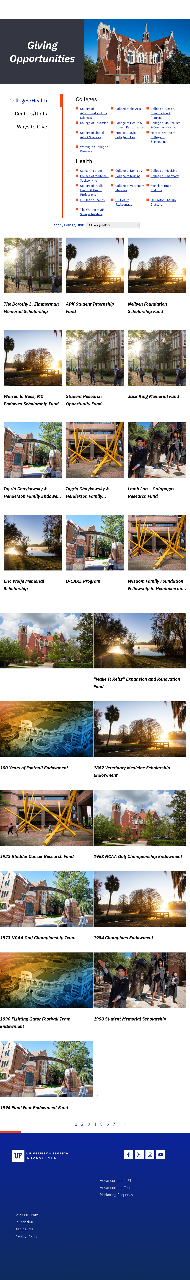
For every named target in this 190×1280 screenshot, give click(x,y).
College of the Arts (128, 109)
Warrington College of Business (95, 149)
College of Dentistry (128, 171)
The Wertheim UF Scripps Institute (92, 212)
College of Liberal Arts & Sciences (92, 135)
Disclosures (24, 1228)
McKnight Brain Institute (161, 188)
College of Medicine (164, 171)
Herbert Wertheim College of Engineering (163, 137)
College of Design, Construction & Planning (163, 113)
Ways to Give (32, 126)
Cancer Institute (91, 171)
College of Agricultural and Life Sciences (93, 113)
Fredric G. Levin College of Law (125, 135)
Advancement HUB (115, 1180)
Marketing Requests (116, 1194)
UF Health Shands (92, 200)
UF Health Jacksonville (123, 202)
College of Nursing (127, 176)
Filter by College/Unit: (67, 225)
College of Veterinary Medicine (129, 188)
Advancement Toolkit (117, 1187)
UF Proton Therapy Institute (163, 202)
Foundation (23, 1221)
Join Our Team (26, 1214)
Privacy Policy (25, 1236)
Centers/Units (31, 113)
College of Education (94, 123)
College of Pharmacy (165, 176)
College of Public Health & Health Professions (91, 190)
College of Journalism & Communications (165, 125)
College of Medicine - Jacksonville (94, 178)
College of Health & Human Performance (129, 125)
